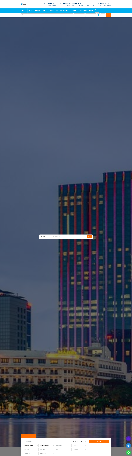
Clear (103, 15)
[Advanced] (98, 15)
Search (108, 15)
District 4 (37, 10)
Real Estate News (83, 10)
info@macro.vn (52, 5)
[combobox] (79, 15)
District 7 (44, 10)
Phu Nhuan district (64, 10)
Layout (91, 10)
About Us (74, 10)
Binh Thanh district (53, 10)
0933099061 (51, 3)
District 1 (24, 10)
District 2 (31, 10)
